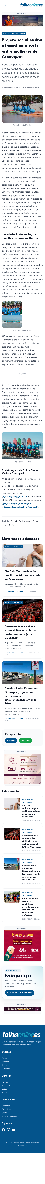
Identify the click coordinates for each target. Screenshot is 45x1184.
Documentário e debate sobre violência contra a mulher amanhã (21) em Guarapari (31, 841)
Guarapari (6, 1058)
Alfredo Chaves (8, 1062)
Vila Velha (6, 1069)
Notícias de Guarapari (14, 33)
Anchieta (5, 1065)
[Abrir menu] (5, 5)
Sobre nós (6, 1106)
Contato (5, 1113)
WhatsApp (25, 740)
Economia (6, 1085)
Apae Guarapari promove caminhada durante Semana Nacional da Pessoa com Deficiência (30, 907)
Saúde (4, 1089)
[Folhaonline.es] (31, 5)
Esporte (14, 521)
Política (5, 1082)
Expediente (6, 1109)
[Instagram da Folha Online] (8, 1129)
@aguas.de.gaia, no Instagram (17, 503)
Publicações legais (9, 1116)
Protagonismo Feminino (30, 521)
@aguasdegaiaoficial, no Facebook (20, 507)
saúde (5, 525)
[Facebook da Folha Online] (3, 1129)
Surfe (11, 525)
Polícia (4, 1092)
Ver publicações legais (19, 993)
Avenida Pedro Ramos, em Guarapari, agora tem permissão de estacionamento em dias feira (21, 696)
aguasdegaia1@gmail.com (15, 496)
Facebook (11, 740)
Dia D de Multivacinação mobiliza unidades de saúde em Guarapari (22, 575)
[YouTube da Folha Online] (13, 1129)
